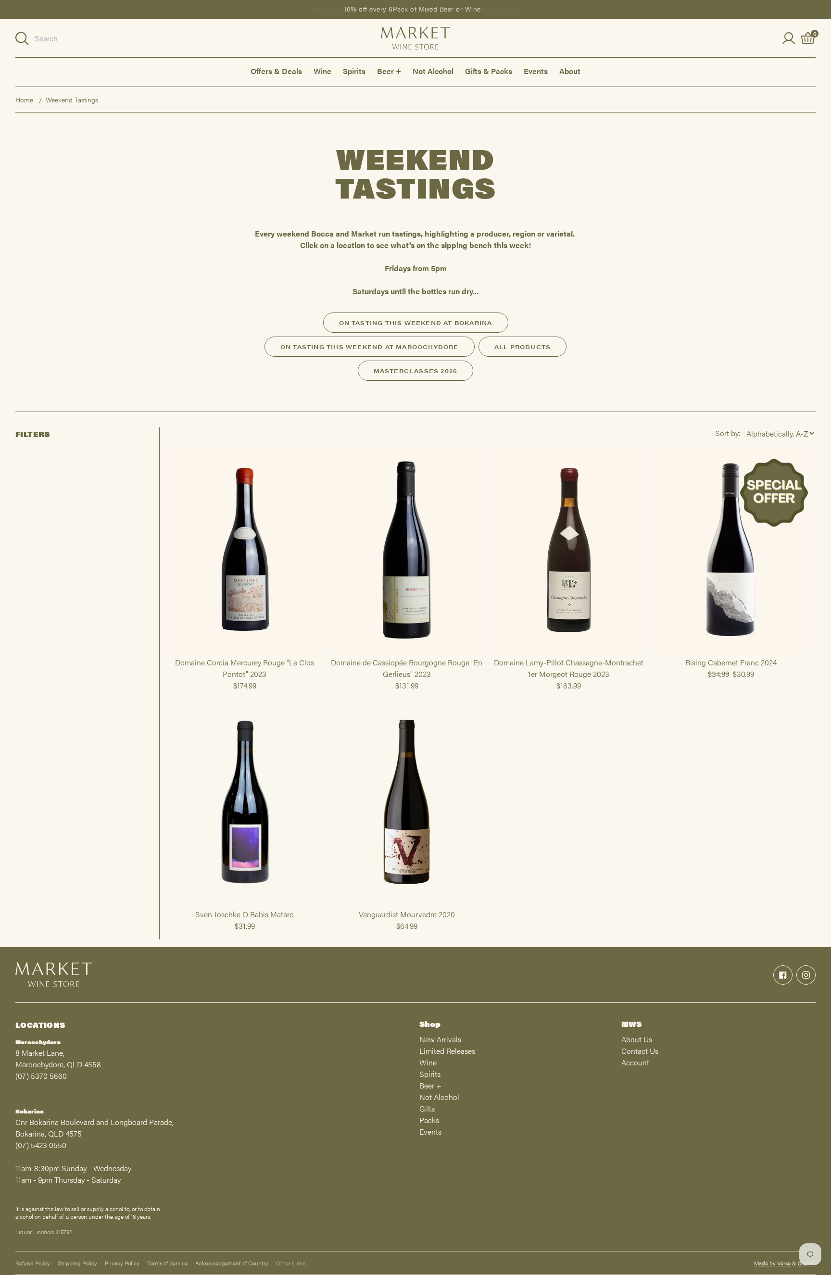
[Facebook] (783, 975)
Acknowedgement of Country (231, 1263)
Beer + (389, 70)
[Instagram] (806, 975)
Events (536, 70)
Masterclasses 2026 (416, 370)
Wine (322, 70)
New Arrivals (440, 1039)
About (569, 70)
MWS (631, 1023)
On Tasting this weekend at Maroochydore (369, 346)
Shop (430, 1023)
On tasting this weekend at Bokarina (415, 322)
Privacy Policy (122, 1263)
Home (24, 99)
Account (635, 1062)
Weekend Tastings (72, 99)
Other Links (290, 1263)
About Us (636, 1039)
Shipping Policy (77, 1263)
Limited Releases (447, 1050)
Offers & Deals (276, 70)
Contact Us (639, 1050)
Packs (429, 1119)
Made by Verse (772, 1263)
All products (522, 346)
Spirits (354, 70)
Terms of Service (167, 1263)
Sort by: (728, 432)
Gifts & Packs (488, 70)
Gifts (427, 1108)
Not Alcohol (433, 70)
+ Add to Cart (244, 652)
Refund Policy (32, 1263)
